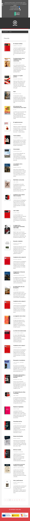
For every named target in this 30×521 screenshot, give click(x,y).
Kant (14, 91)
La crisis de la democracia (19, 331)
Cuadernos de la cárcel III (19, 257)
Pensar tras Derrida (18, 436)
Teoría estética (17, 135)
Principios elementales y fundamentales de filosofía (19, 376)
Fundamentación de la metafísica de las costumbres (18, 60)
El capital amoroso (17, 122)
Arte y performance (18, 480)
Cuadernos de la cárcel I (19, 345)
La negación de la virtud (19, 316)
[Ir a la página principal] (15, 23)
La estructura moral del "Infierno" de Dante (19, 465)
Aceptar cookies (15, 13)
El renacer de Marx (17, 43)
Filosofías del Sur (17, 421)
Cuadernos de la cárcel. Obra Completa (19, 195)
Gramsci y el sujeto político (18, 76)
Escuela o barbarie (17, 241)
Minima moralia (17, 449)
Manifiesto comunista (18, 180)
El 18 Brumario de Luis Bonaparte (18, 287)
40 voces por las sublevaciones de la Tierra (19, 107)
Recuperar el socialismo (19, 360)
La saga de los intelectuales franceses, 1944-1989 (19, 227)
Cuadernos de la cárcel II (19, 301)
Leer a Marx (16, 210)
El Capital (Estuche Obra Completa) (19, 392)
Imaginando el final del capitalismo (19, 272)
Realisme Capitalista (18, 407)
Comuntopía (16, 149)
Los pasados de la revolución (17, 164)
